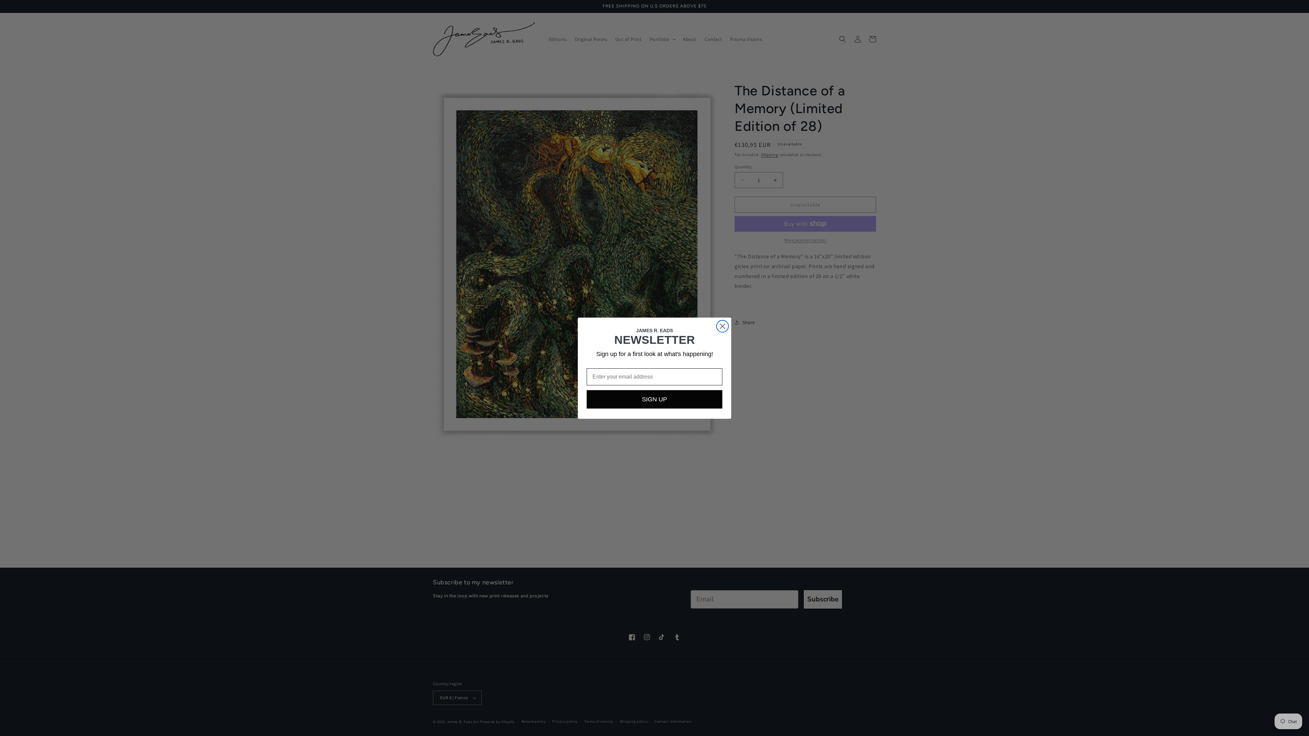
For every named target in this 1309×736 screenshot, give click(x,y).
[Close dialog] (722, 326)
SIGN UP (654, 399)
